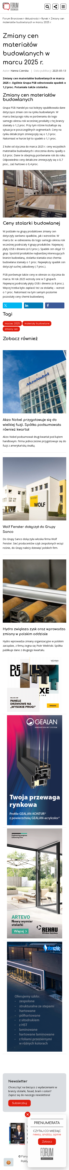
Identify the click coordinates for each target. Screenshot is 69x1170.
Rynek (44, 18)
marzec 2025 (12, 323)
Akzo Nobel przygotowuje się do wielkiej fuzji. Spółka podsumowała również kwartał (32, 424)
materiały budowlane (36, 323)
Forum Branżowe (12, 18)
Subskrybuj (19, 1103)
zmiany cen (11, 329)
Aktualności (32, 18)
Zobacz (47, 1141)
